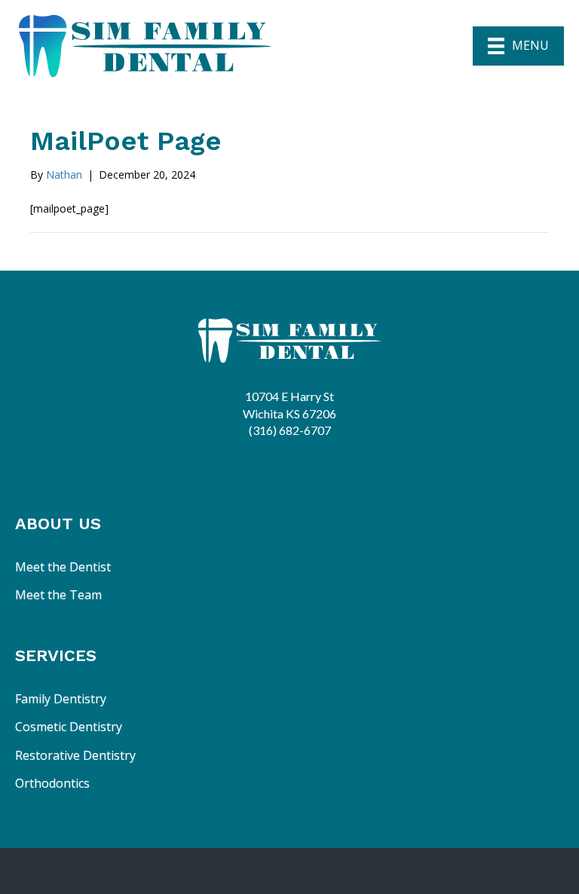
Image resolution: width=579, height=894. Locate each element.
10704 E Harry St (289, 396)
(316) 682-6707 (290, 430)
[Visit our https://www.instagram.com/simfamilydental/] (278, 465)
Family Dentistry (60, 698)
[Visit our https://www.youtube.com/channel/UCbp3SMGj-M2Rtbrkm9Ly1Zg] (317, 465)
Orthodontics (52, 783)
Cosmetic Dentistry (68, 726)
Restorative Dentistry (75, 755)
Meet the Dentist (63, 567)
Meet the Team (58, 594)
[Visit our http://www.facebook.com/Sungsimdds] (239, 465)
